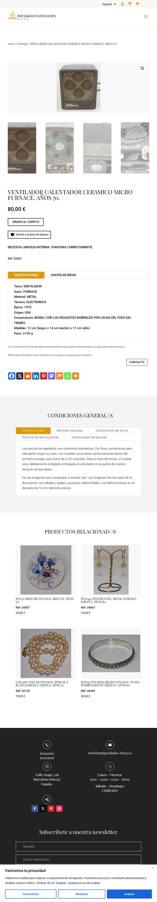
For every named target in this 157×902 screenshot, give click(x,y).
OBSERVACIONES (26, 275)
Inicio (11, 43)
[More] (75, 376)
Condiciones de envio (112, 430)
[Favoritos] (137, 4)
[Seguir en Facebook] (34, 808)
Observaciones (33, 430)
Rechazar (82, 894)
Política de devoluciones (40, 437)
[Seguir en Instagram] (59, 808)
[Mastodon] (51, 376)
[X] (19, 376)
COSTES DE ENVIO (63, 275)
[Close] (152, 868)
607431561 (47, 753)
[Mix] (59, 376)
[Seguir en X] (43, 808)
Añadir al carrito (25, 221)
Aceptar (129, 894)
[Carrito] (130, 4)
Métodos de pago (70, 430)
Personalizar (30, 894)
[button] (142, 68)
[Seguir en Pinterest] (51, 808)
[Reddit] (27, 376)
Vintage (22, 43)
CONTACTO (137, 362)
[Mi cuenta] (122, 4)
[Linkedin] (35, 376)
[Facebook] (11, 376)
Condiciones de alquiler (89, 437)
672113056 (47, 758)
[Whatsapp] (67, 376)
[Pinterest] (43, 376)
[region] (78, 883)
